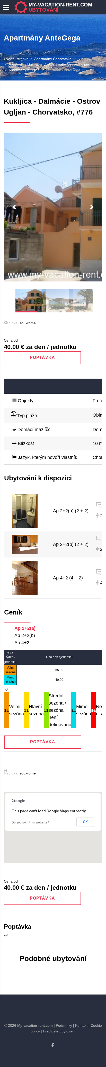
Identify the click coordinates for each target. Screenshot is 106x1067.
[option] (53, 207)
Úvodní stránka (16, 59)
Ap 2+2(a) (25, 628)
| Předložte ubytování (58, 1031)
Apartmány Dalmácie (25, 64)
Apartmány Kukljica (24, 70)
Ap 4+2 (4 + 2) (68, 577)
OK (85, 822)
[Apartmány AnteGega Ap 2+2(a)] (25, 510)
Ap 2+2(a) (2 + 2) (71, 510)
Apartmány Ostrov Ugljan (68, 64)
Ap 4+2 (21, 642)
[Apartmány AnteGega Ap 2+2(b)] (25, 544)
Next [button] (92, 207)
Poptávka (42, 357)
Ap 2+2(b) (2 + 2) (71, 544)
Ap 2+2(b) (24, 635)
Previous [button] (14, 207)
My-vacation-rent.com (60, 7)
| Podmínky (63, 1025)
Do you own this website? (30, 822)
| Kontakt (80, 1025)
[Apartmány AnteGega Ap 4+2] (25, 577)
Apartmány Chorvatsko (53, 59)
